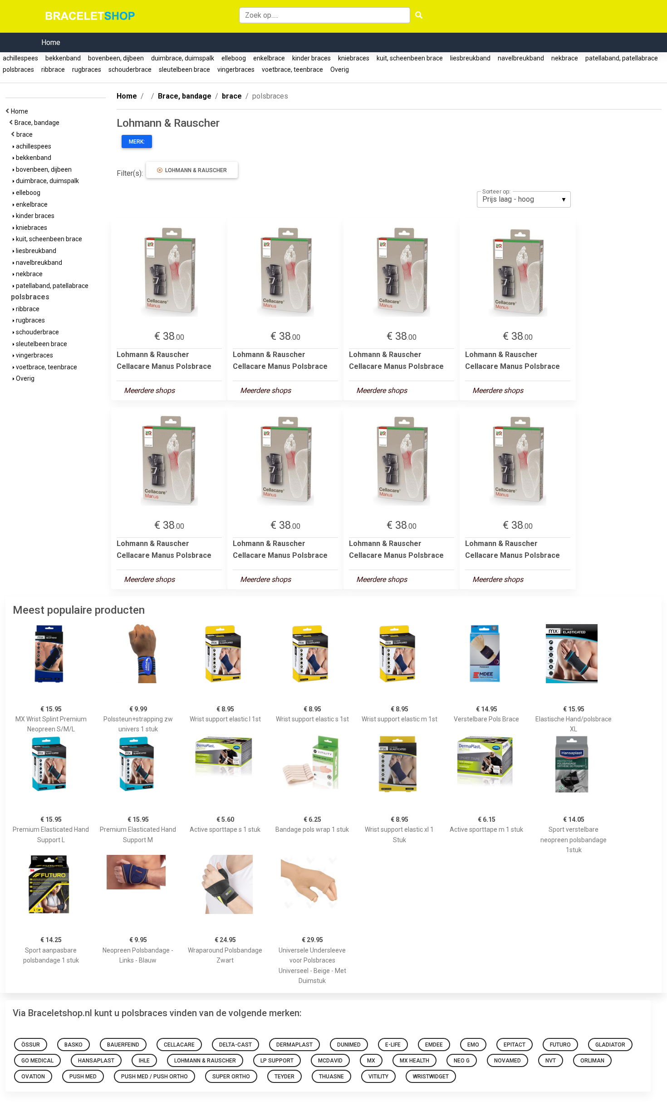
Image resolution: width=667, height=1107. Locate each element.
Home (50, 42)
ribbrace (53, 69)
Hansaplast (96, 1060)
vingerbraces (236, 69)
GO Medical (37, 1060)
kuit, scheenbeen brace (410, 58)
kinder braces (311, 58)
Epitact (514, 1045)
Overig (340, 69)
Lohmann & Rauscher (194, 170)
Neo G (462, 1060)
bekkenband (63, 58)
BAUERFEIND (123, 1045)
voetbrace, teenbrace (292, 69)
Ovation (33, 1076)
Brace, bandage (38, 122)
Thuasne (331, 1076)
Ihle (144, 1060)
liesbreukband (470, 58)
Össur (30, 1045)
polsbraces (18, 69)
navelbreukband (521, 58)
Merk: (137, 142)
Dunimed (349, 1045)
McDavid (330, 1060)
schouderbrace (130, 69)
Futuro (560, 1045)
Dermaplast (294, 1045)
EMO (473, 1045)
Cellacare (179, 1045)
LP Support (277, 1060)
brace (25, 134)
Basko (73, 1045)
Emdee (434, 1045)
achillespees (20, 58)
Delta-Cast (235, 1045)
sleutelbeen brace (184, 69)
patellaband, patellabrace (622, 58)
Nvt (550, 1060)
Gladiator (610, 1045)
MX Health (414, 1060)
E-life (393, 1045)
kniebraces (353, 58)
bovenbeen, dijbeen (116, 58)
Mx (371, 1060)
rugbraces (86, 69)
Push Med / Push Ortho (154, 1076)
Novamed (507, 1060)
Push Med (83, 1076)
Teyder (284, 1076)
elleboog (234, 58)
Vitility (378, 1076)
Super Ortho (231, 1076)
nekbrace (565, 58)
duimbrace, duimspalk (182, 58)
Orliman (592, 1060)
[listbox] (524, 199)
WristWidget (431, 1076)
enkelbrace (269, 58)
